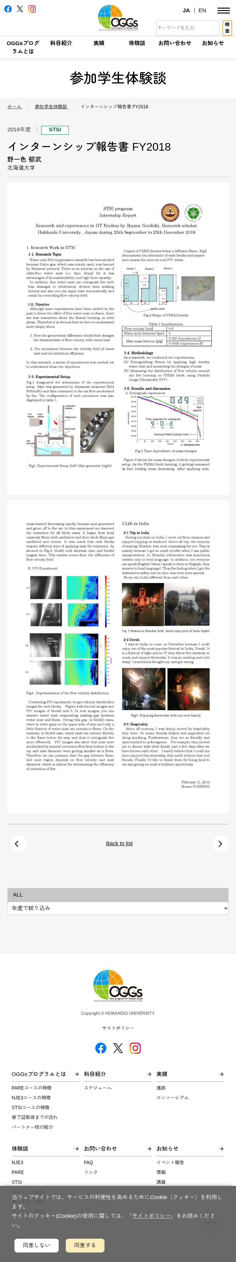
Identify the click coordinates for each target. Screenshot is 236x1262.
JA (186, 10)
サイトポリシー (118, 1028)
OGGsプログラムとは (39, 1074)
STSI (17, 1182)
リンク (91, 1172)
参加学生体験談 (51, 106)
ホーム (14, 106)
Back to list (119, 843)
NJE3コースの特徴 (31, 1097)
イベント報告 (170, 1162)
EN (202, 10)
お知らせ (213, 43)
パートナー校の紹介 (32, 1127)
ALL (18, 895)
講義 (161, 1182)
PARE (18, 1172)
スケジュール (98, 1087)
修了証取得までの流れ (35, 1117)
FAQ (88, 1162)
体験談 (137, 43)
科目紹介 (61, 43)
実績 (98, 43)
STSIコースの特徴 (30, 1107)
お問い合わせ (174, 43)
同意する (85, 1245)
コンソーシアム (172, 1097)
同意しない (36, 1245)
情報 (161, 1172)
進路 (161, 1087)
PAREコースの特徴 (32, 1087)
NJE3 (17, 1162)
